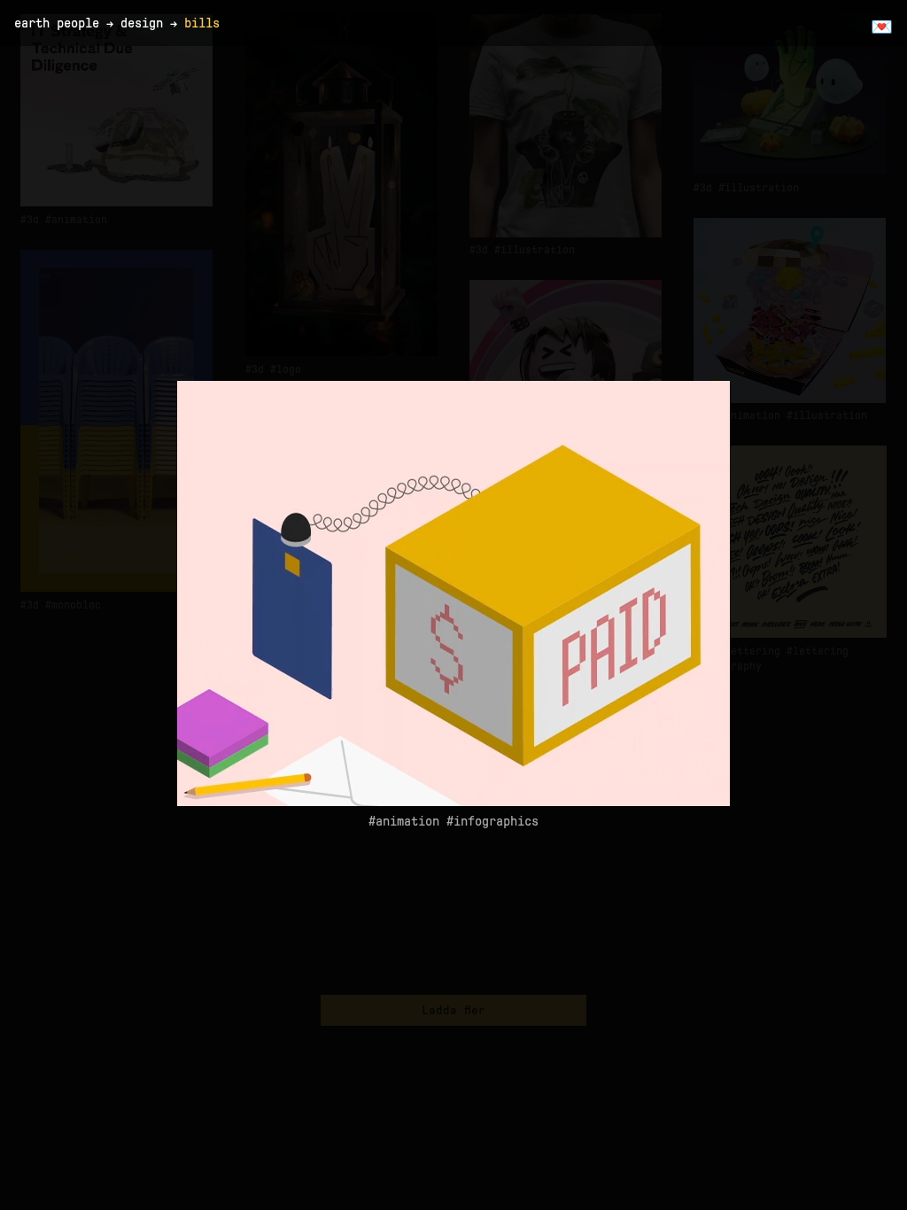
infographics (496, 821)
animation (407, 821)
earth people (56, 23)
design (141, 23)
